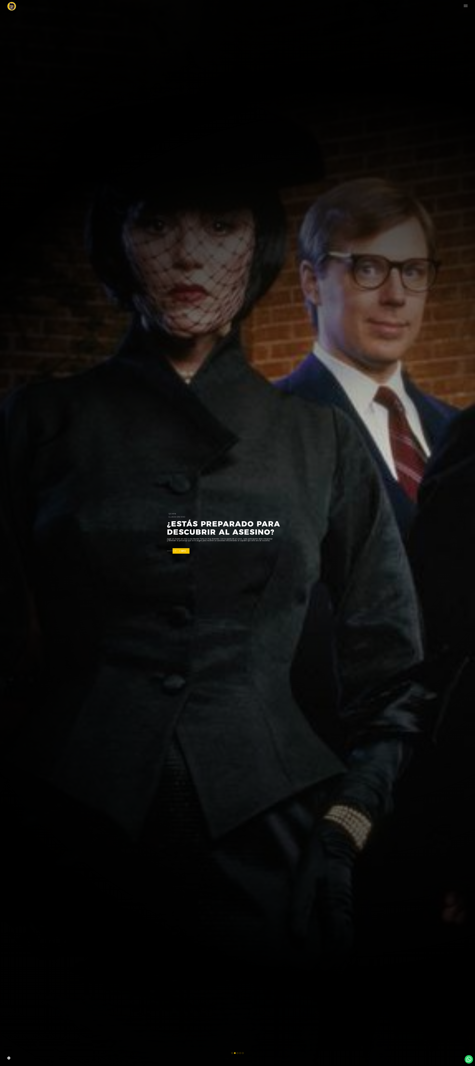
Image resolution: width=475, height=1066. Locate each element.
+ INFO (182, 551)
